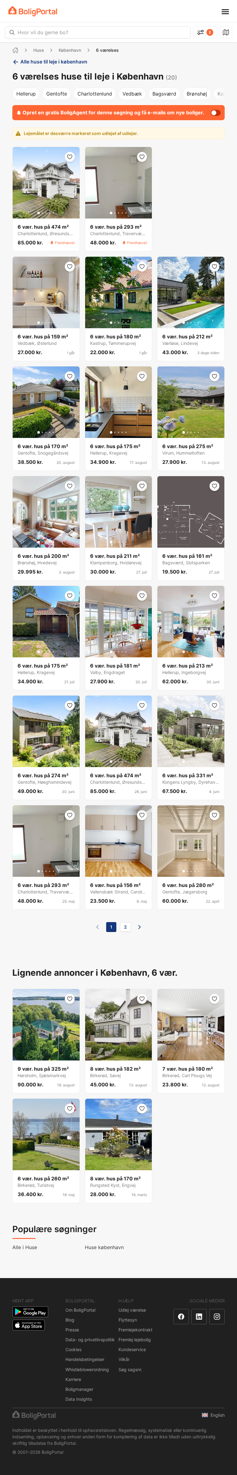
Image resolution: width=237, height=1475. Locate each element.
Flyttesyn (127, 1319)
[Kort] (226, 32)
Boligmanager (79, 1389)
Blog (69, 1319)
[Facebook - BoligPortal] (181, 1316)
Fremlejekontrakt (135, 1329)
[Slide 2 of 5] (42, 213)
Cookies (73, 1349)
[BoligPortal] (32, 11)
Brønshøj (197, 94)
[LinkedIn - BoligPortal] (199, 1316)
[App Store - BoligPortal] (28, 1325)
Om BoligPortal (80, 1310)
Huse (38, 50)
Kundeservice (132, 1349)
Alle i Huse (24, 1247)
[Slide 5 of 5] (53, 213)
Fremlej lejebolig (134, 1339)
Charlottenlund (94, 94)
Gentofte (56, 94)
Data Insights (78, 1399)
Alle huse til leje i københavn (53, 62)
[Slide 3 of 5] (46, 213)
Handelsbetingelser (84, 1359)
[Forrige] (97, 927)
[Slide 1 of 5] (38, 213)
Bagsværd (164, 94)
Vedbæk (132, 94)
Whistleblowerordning (87, 1369)
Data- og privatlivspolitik (90, 1339)
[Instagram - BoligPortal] (217, 1316)
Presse (72, 1329)
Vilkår (124, 1359)
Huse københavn (104, 1247)
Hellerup (26, 94)
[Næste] (139, 927)
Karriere (73, 1379)
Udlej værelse (132, 1310)
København (70, 50)
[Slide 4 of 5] (50, 213)
